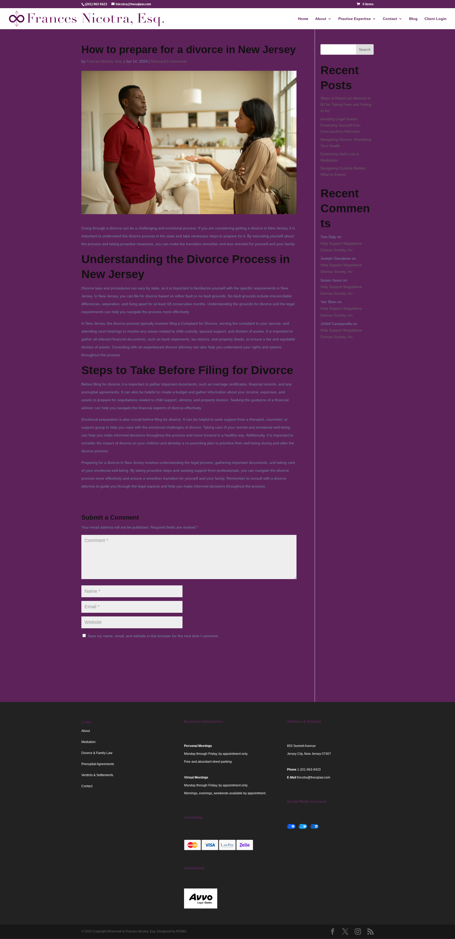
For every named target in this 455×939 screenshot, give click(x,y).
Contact (390, 19)
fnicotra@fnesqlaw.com (313, 777)
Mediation (88, 742)
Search (365, 49)
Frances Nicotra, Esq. (104, 61)
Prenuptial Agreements (97, 764)
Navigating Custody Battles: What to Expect (343, 171)
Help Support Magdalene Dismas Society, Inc (341, 246)
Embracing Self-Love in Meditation (339, 157)
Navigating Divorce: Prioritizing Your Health (345, 142)
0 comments (176, 61)
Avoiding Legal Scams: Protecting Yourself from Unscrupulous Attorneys (340, 125)
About (320, 19)
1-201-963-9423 (309, 769)
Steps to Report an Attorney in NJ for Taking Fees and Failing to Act (345, 104)
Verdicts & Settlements (97, 775)
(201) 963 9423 (96, 4)
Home (303, 19)
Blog (413, 19)
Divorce (157, 61)
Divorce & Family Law (96, 753)
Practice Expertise (354, 19)
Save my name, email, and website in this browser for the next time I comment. (153, 636)
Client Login (435, 19)
